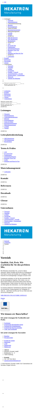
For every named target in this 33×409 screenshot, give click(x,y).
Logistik (10, 33)
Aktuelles (10, 67)
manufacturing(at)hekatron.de (12, 360)
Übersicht (10, 20)
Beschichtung (11, 41)
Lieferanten (11, 56)
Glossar (6, 63)
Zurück (3, 298)
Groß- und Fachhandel (10, 329)
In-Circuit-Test (12, 45)
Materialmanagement (10, 125)
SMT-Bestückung (13, 37)
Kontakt (6, 58)
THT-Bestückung (13, 39)
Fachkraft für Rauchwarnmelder (13, 327)
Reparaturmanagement (14, 30)
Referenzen (7, 59)
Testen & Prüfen (8, 122)
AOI (9, 44)
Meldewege (7, 347)
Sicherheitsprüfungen (14, 48)
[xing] (17, 393)
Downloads (7, 61)
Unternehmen (8, 98)
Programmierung (12, 27)
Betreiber (6, 336)
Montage (10, 25)
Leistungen (7, 91)
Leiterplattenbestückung (11, 117)
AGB (5, 344)
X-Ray (10, 52)
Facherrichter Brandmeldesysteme (13, 324)
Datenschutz (7, 345)
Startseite (6, 241)
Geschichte (11, 70)
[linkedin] (17, 380)
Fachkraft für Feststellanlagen (12, 326)
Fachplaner (7, 323)
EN (5, 2)
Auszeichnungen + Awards (15, 74)
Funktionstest (11, 47)
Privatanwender (8, 337)
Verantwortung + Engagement (16, 75)
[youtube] (17, 407)
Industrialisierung (12, 22)
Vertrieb (10, 34)
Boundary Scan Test (13, 50)
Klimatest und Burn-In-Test (15, 53)
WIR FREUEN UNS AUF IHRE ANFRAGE (14, 295)
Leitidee (10, 69)
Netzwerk (10, 77)
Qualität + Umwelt (13, 72)
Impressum (7, 342)
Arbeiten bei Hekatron (14, 78)
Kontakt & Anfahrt (9, 340)
